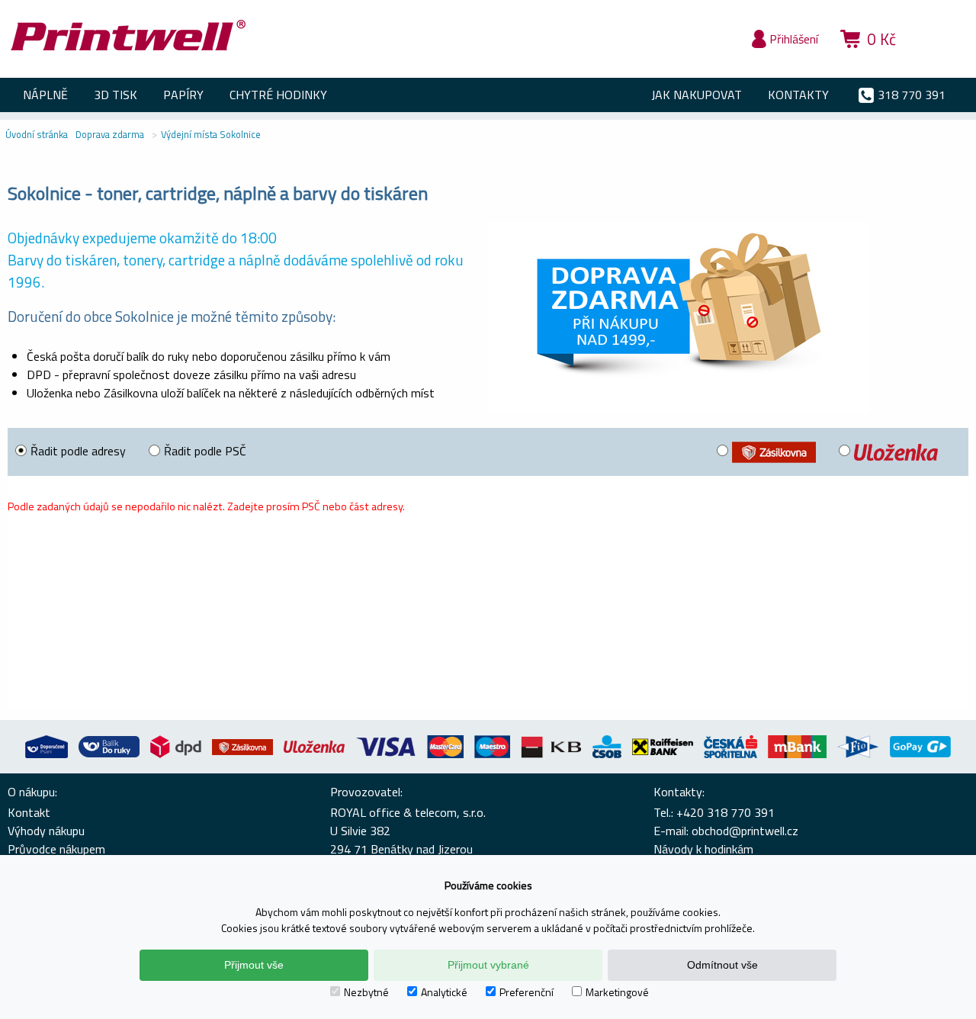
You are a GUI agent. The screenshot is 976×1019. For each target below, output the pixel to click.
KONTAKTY (798, 94)
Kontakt (29, 812)
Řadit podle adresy (78, 451)
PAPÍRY (183, 94)
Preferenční (526, 992)
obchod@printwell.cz (745, 830)
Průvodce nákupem (56, 849)
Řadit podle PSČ (205, 451)
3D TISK (115, 94)
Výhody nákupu (46, 830)
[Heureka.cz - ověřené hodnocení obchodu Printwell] (939, 61)
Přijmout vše (254, 965)
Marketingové (617, 992)
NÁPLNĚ (45, 94)
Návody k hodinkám (703, 849)
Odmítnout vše (722, 965)
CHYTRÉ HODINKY (278, 94)
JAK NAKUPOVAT (696, 94)
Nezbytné (366, 992)
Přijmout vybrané (488, 965)
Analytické (444, 992)
